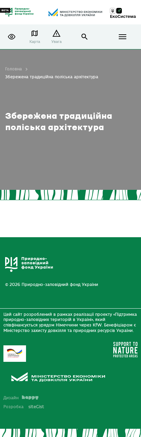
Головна (13, 69)
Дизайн (10, 397)
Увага (56, 41)
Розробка (23, 406)
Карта (34, 41)
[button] (11, 36)
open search (84, 37)
